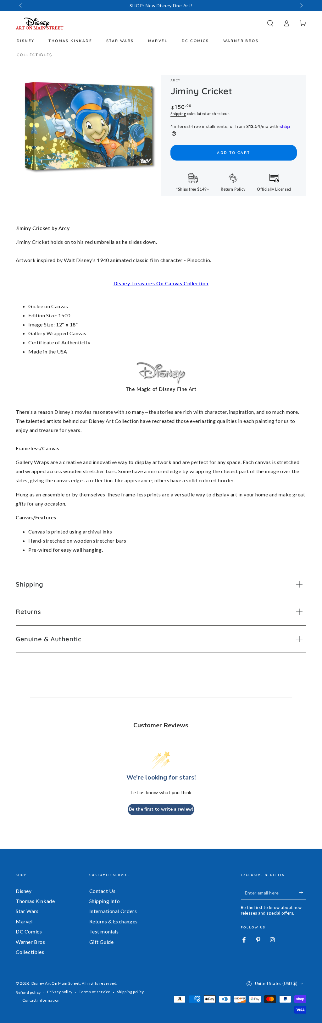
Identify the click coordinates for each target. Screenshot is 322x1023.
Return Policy (233, 189)
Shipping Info (104, 901)
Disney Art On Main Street (55, 983)
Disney (24, 891)
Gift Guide (101, 942)
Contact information (41, 1000)
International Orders (113, 911)
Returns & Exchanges (113, 921)
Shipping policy (130, 991)
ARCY (175, 80)
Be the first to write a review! (161, 809)
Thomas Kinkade (35, 901)
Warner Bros (30, 942)
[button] (270, 23)
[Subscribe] (302, 893)
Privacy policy (59, 991)
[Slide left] (21, 5)
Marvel (24, 921)
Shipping (178, 113)
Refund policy (28, 992)
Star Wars (27, 911)
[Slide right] (301, 5)
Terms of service (94, 991)
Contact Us (102, 891)
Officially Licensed (274, 189)
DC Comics (29, 931)
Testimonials (104, 931)
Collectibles (30, 952)
